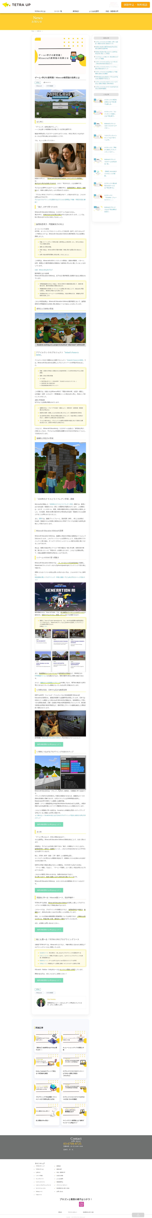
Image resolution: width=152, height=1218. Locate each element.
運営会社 (60, 1212)
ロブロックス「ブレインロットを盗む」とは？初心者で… (110, 114)
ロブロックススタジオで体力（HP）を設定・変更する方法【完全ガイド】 (106, 42)
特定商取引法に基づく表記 (63, 1188)
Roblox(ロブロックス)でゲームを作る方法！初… (110, 161)
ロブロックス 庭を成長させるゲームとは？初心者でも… (110, 185)
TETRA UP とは (39, 1169)
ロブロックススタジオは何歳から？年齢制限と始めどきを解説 (106, 72)
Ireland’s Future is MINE (75, 360)
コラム (37, 82)
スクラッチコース (40, 1181)
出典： (37, 270)
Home (33, 31)
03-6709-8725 (72, 1143)
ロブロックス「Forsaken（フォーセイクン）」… (110, 197)
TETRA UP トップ (40, 1166)
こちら (45, 626)
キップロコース (40, 1178)
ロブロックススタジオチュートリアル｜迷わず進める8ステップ (106, 67)
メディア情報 (39, 1175)
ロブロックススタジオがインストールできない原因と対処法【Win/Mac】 (106, 82)
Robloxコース (44, 960)
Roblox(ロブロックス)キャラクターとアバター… (110, 126)
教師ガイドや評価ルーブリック (50, 683)
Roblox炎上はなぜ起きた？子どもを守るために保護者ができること (106, 77)
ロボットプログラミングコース (43, 1185)
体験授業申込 (60, 1181)
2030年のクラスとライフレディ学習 (61, 504)
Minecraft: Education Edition (51, 738)
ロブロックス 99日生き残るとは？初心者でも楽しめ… (110, 102)
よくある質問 (60, 1178)
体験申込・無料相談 (135, 4)
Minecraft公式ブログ (46, 270)
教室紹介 (59, 1166)
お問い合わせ (60, 1191)
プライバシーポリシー (62, 1185)
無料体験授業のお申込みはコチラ (49, 744)
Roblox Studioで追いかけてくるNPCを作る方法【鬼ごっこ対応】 (106, 52)
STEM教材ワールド (41, 676)
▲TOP (138, 1215)
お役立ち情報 (60, 1175)
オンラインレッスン (41, 1188)
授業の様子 (59, 1169)
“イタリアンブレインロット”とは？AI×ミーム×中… (110, 138)
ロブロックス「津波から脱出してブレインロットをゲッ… (110, 150)
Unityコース (39, 1194)
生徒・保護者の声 (61, 1172)
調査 (40, 519)
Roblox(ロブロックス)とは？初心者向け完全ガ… (110, 209)
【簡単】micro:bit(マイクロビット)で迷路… (110, 173)
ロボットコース (44, 955)
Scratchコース (44, 953)
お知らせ (39, 31)
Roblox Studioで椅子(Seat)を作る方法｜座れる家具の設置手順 (106, 47)
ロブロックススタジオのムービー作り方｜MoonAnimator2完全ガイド (106, 62)
